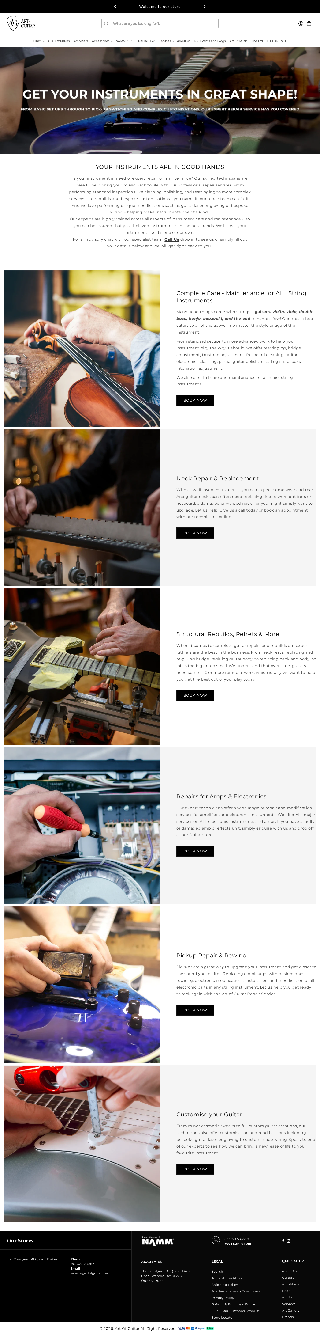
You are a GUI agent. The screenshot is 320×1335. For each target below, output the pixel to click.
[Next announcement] (205, 6)
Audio (287, 1297)
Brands (288, 1317)
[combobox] (160, 23)
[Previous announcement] (115, 6)
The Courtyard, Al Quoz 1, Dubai (32, 1259)
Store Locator (223, 1317)
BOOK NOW (195, 400)
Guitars (288, 1277)
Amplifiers (290, 1284)
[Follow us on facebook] (288, 1241)
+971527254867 (82, 1264)
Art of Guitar (127, 1328)
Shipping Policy (225, 1284)
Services (289, 1304)
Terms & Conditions (228, 1278)
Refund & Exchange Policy (233, 1304)
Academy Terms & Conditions (236, 1291)
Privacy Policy (223, 1298)
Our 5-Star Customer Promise (236, 1311)
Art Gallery (291, 1310)
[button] (309, 23)
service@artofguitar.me (89, 1273)
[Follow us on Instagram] (283, 1241)
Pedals (287, 1291)
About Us (289, 1271)
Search (217, 1271)
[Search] (106, 24)
